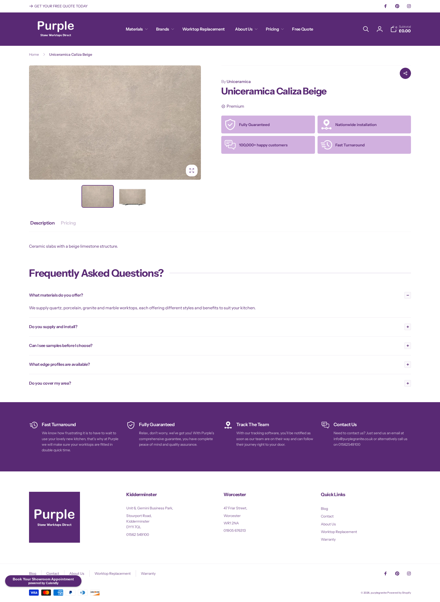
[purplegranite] (54, 541)
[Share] (405, 73)
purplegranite (379, 592)
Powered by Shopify (399, 592)
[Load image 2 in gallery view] (132, 196)
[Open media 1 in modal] (115, 122)
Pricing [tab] (68, 223)
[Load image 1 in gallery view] (97, 196)
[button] (136, 29)
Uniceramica (236, 81)
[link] (58, 6)
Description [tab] (42, 223)
